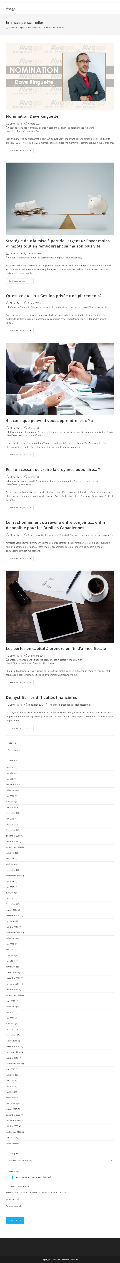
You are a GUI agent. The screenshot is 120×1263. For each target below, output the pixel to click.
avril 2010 (10, 1092)
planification (36, 435)
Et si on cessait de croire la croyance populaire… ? (53, 469)
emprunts (43, 481)
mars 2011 (10, 1029)
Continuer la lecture (21, 151)
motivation (100, 432)
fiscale (63, 659)
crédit (32, 481)
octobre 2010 (12, 1057)
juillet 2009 (11, 1143)
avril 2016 (10, 801)
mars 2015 (10, 824)
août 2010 (10, 1069)
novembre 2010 (13, 1052)
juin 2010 (10, 1080)
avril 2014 (10, 864)
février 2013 (11, 904)
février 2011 (11, 1035)
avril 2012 (10, 955)
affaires (23, 127)
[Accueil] (7, 27)
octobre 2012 (12, 927)
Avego (11, 8)
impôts (60, 257)
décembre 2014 (13, 835)
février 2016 (11, 813)
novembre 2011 (13, 983)
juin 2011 (10, 1012)
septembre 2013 (13, 875)
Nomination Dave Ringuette (32, 116)
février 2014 (11, 870)
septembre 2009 (13, 1131)
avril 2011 (10, 1023)
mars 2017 (10, 779)
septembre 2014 (13, 847)
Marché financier (26, 131)
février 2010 (11, 1103)
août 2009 (10, 1137)
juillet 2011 (11, 1006)
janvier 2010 (11, 1109)
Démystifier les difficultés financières (41, 697)
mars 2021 (10, 767)
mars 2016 (10, 807)
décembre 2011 (13, 978)
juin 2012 (10, 944)
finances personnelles (72, 127)
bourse (42, 127)
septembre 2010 (13, 1063)
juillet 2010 (11, 1075)
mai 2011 (10, 1018)
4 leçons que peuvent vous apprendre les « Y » (49, 420)
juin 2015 (10, 818)
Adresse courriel (13, 1205)
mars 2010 (10, 1097)
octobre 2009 (12, 1126)
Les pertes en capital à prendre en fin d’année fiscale (56, 648)
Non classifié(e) (74, 257)
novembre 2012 (13, 921)
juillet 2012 (11, 938)
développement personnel (23, 432)
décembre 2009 (13, 1114)
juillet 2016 (11, 790)
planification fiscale (44, 663)
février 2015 (11, 830)
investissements (66, 307)
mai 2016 (10, 796)
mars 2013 (10, 898)
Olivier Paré (16, 123)
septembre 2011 (13, 995)
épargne (44, 432)
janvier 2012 (11, 972)
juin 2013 (10, 881)
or (38, 131)
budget (65, 534)
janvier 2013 (11, 909)
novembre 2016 (13, 784)
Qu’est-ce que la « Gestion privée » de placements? (54, 295)
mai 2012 (10, 949)
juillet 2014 (11, 853)
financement (25, 659)
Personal (23, 435)
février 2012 (11, 966)
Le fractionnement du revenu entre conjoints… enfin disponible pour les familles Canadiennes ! (55, 525)
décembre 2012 (13, 915)
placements (101, 307)
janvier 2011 (11, 1040)
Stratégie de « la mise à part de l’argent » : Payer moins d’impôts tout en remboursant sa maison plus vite (58, 243)
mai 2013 (10, 887)
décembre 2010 (13, 1046)
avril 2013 (10, 892)
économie (54, 127)
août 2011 (10, 1001)
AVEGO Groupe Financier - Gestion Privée (34, 1177)
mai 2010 (10, 1086)
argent (33, 127)
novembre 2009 (13, 1120)
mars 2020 (10, 773)
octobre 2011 (12, 989)
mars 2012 (10, 961)
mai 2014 (10, 858)
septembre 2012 (13, 932)
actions (13, 127)
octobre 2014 (12, 841)
